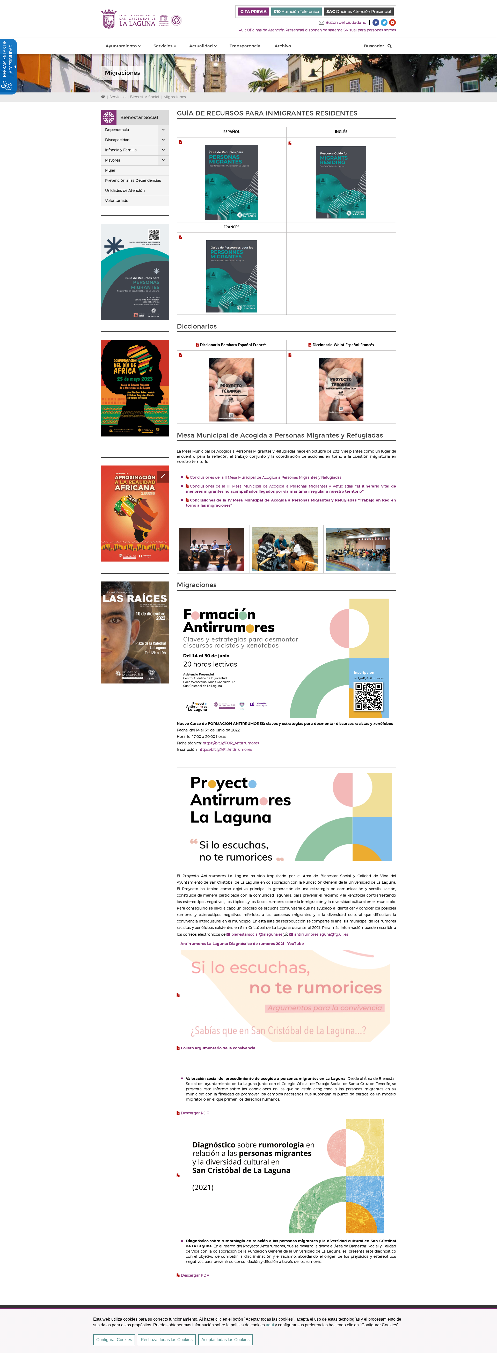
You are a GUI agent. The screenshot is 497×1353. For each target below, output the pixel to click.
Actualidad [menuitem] (206, 49)
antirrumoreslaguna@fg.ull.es (321, 934)
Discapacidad (117, 140)
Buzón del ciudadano (345, 23)
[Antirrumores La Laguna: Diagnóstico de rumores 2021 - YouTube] (284, 816)
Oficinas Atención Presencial (358, 12)
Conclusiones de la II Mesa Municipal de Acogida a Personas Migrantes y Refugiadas (266, 477)
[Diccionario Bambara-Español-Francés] (231, 387)
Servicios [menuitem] (168, 49)
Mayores (112, 160)
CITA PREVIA (253, 12)
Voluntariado (116, 201)
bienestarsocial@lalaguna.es (256, 934)
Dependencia (117, 130)
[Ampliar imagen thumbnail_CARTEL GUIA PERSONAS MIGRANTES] (135, 272)
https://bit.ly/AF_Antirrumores (225, 750)
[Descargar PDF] (280, 1175)
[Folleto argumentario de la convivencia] (283, 995)
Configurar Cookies (114, 1339)
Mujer (110, 170)
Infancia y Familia (121, 150)
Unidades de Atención (125, 191)
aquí (270, 1325)
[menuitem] (253, 12)
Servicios (117, 97)
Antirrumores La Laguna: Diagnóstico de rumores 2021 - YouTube (242, 944)
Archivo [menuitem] (283, 46)
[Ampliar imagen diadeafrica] (135, 388)
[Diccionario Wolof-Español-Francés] (341, 387)
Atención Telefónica (296, 12)
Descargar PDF (195, 1113)
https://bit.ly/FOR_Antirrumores (231, 743)
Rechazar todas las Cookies (167, 1339)
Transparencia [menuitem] (245, 46)
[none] (163, 130)
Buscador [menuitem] (374, 47)
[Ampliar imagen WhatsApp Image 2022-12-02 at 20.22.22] (135, 632)
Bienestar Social (144, 97)
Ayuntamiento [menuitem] (126, 49)
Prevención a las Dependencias (133, 181)
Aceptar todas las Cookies (225, 1339)
